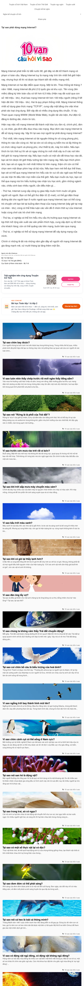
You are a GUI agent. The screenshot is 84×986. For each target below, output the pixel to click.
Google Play (70, 284)
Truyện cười (70, 4)
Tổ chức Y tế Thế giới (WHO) (11, 261)
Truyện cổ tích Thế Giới (39, 4)
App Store (70, 279)
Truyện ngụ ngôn (56, 4)
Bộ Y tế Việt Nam (7, 258)
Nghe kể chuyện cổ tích (12, 14)
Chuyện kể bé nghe (42, 9)
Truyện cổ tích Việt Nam (18, 4)
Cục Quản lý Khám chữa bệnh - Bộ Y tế (15, 263)
